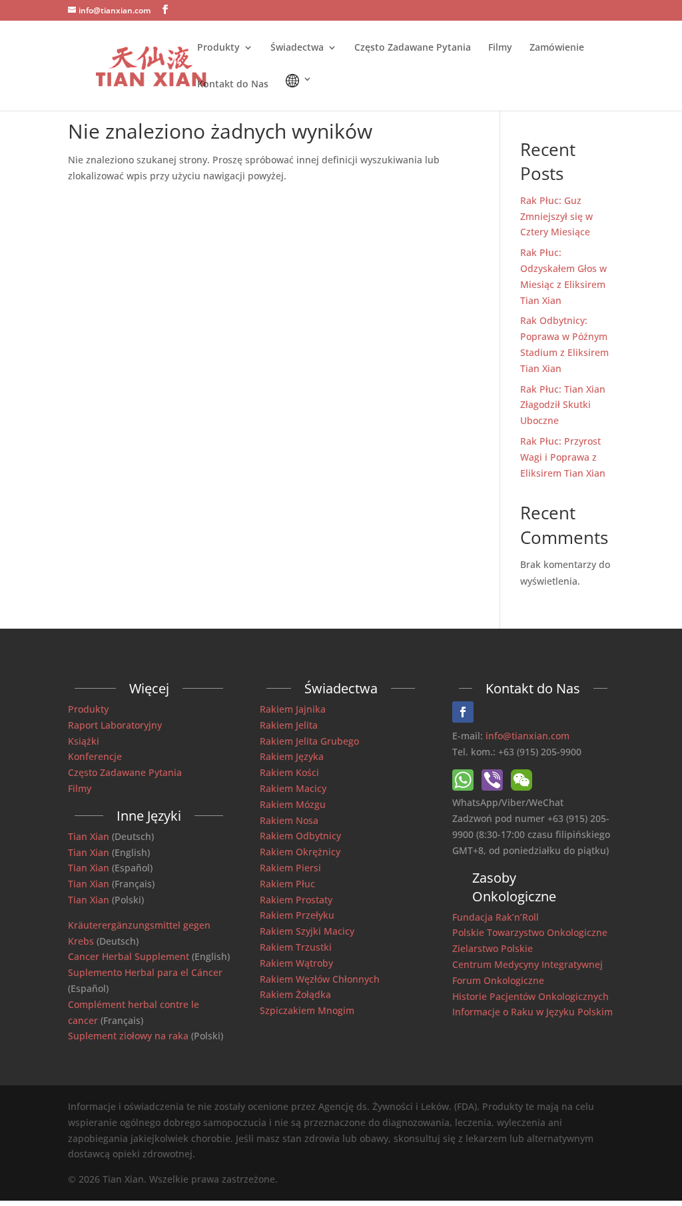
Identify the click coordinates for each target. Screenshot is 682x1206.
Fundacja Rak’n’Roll (495, 917)
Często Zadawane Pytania (412, 48)
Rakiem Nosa (289, 820)
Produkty (218, 48)
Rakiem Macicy (293, 788)
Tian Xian (88, 836)
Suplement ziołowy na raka (128, 1035)
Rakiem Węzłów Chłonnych (320, 979)
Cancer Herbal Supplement (128, 956)
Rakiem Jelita (289, 725)
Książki (83, 741)
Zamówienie (556, 48)
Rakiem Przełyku (297, 915)
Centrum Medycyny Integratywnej (527, 964)
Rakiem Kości (289, 772)
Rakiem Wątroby (296, 963)
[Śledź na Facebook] (463, 712)
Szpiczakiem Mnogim (307, 1010)
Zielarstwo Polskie (492, 948)
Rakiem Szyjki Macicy (307, 931)
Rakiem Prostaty (296, 899)
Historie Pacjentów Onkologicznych (530, 996)
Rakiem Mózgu (293, 804)
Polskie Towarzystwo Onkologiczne (529, 932)
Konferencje (95, 756)
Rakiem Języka (292, 756)
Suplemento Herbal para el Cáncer (145, 972)
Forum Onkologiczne (498, 980)
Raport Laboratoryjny (115, 725)
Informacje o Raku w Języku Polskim (532, 1011)
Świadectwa (297, 48)
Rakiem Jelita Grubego (309, 741)
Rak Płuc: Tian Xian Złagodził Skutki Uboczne (562, 405)
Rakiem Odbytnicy (300, 835)
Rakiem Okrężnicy (300, 851)
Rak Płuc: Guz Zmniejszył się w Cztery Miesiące (556, 216)
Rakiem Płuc (287, 883)
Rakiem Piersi (290, 867)
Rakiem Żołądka (295, 994)
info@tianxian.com (527, 735)
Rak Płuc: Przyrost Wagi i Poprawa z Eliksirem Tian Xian (562, 457)
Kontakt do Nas (232, 84)
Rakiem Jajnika (293, 709)
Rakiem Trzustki (296, 947)
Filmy (500, 48)
